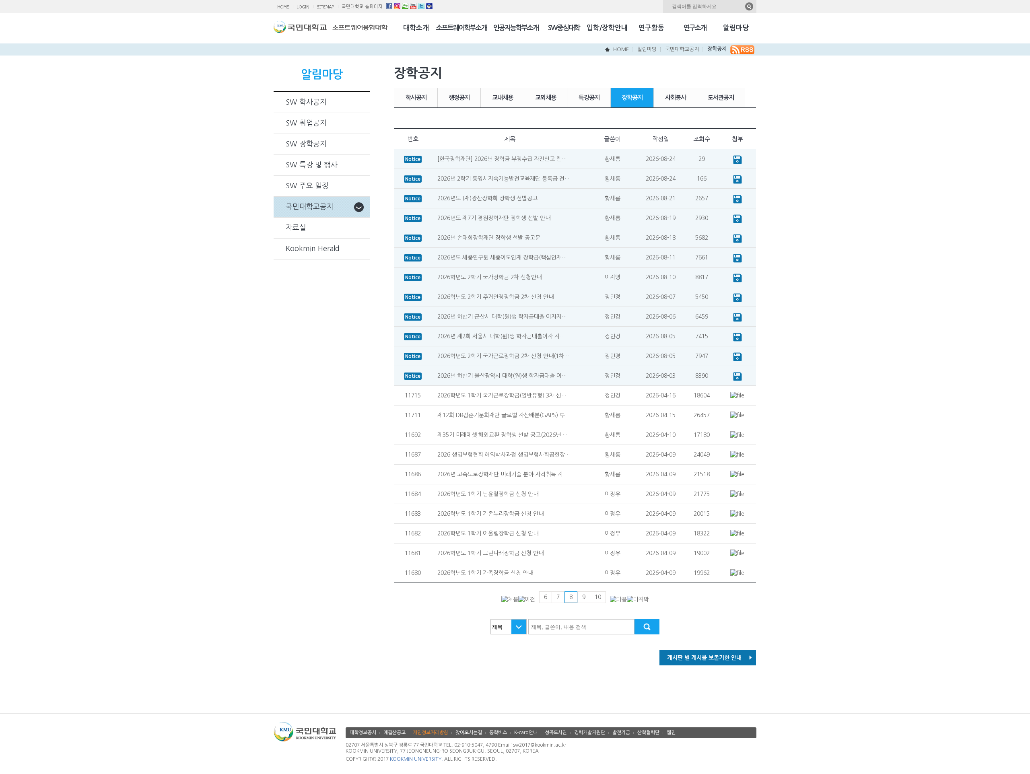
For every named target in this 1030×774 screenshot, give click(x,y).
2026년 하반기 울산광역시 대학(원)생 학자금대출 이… (502, 376)
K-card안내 (526, 732)
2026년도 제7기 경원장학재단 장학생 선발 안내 (493, 218)
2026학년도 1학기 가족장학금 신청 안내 (485, 573)
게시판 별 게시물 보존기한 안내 (704, 658)
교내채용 (502, 98)
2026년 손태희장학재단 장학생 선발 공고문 (488, 238)
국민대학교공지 (682, 49)
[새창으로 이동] (301, 29)
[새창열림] (389, 7)
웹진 (671, 732)
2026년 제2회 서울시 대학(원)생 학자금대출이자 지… (501, 336)
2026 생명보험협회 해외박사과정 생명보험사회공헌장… (503, 454)
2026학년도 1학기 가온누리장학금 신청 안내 (490, 514)
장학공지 (717, 48)
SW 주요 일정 (307, 185)
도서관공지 (721, 98)
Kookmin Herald (313, 248)
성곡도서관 (556, 732)
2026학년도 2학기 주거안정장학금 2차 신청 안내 (495, 297)
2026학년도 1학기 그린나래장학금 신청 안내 (490, 553)
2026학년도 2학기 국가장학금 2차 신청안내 (489, 277)
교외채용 (545, 98)
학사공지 (416, 98)
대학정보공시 (363, 732)
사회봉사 (675, 98)
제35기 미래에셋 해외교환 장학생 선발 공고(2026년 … (502, 435)
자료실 (296, 227)
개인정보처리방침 (430, 732)
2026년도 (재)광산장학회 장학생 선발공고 (487, 198)
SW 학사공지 (306, 102)
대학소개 (416, 28)
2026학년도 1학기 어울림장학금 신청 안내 (487, 533)
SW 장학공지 (306, 144)
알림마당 (736, 28)
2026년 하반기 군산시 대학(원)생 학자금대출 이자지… (502, 316)
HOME (621, 49)
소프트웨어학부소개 (461, 28)
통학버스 (498, 732)
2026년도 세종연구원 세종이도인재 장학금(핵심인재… (502, 257)
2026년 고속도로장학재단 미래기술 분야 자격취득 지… (502, 474)
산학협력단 (648, 732)
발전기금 (621, 732)
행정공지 (459, 98)
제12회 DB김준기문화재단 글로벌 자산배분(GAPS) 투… (503, 415)
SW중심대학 (564, 28)
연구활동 (651, 28)
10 (598, 597)
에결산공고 (394, 732)
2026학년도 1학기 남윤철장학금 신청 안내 (487, 494)
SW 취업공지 (306, 123)
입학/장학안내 (607, 28)
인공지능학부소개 (515, 28)
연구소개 (695, 28)
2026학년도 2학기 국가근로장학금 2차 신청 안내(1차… (503, 356)
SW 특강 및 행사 (312, 165)
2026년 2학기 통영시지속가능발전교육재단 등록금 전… (503, 178)
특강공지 (589, 98)
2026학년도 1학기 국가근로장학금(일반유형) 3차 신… (501, 395)
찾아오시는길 (468, 732)
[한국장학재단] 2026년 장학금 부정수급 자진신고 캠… (502, 159)
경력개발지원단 (589, 732)
